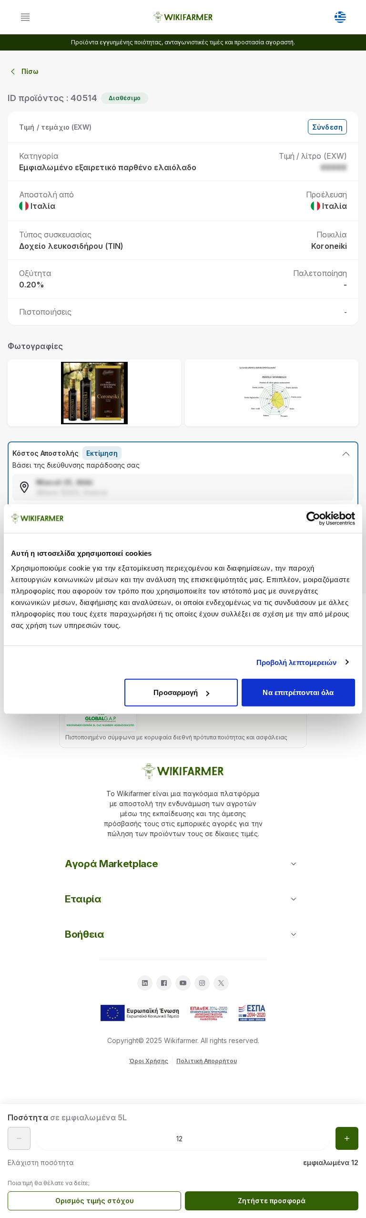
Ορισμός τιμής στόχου (94, 1201)
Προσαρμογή (175, 692)
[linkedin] (144, 983)
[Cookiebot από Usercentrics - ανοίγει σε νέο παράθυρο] (313, 518)
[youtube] (183, 983)
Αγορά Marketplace (111, 864)
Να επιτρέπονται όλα (298, 692)
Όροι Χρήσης (148, 1060)
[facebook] (164, 983)
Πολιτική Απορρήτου (206, 1060)
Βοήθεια (84, 934)
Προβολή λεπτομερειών (296, 662)
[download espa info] (183, 1013)
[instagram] (202, 983)
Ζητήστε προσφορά (271, 1201)
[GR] (340, 17)
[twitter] (221, 983)
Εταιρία (83, 899)
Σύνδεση (327, 127)
